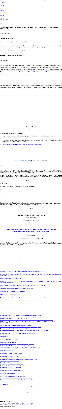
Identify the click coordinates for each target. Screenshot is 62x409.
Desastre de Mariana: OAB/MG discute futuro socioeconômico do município (12, 291)
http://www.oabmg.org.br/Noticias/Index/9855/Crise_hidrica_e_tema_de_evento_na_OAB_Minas (35, 71)
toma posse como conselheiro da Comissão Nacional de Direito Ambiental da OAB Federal (18, 333)
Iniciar (3, 2)
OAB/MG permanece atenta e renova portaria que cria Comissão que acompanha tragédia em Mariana (16, 288)
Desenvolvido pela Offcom (4, 407)
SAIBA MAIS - (25, 220)
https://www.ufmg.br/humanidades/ (33, 220)
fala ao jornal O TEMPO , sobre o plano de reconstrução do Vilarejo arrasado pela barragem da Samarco (20, 300)
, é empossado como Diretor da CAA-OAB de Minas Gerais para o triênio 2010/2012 (17, 379)
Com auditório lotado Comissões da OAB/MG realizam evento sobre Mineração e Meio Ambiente (15, 325)
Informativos (4, 4)
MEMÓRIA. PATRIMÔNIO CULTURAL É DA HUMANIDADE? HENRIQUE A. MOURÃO (14, 318)
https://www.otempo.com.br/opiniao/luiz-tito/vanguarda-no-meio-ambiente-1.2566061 (12, 50)
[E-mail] (1, 23)
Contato (3, 5)
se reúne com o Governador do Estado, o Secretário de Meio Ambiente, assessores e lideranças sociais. (20, 327)
